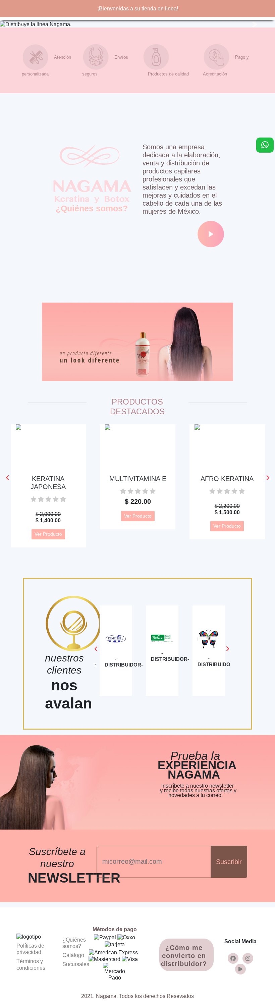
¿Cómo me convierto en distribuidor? (184, 955)
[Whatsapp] (265, 145)
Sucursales (75, 964)
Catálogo (73, 955)
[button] (20, 24)
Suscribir (229, 861)
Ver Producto (48, 534)
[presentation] (7, 478)
